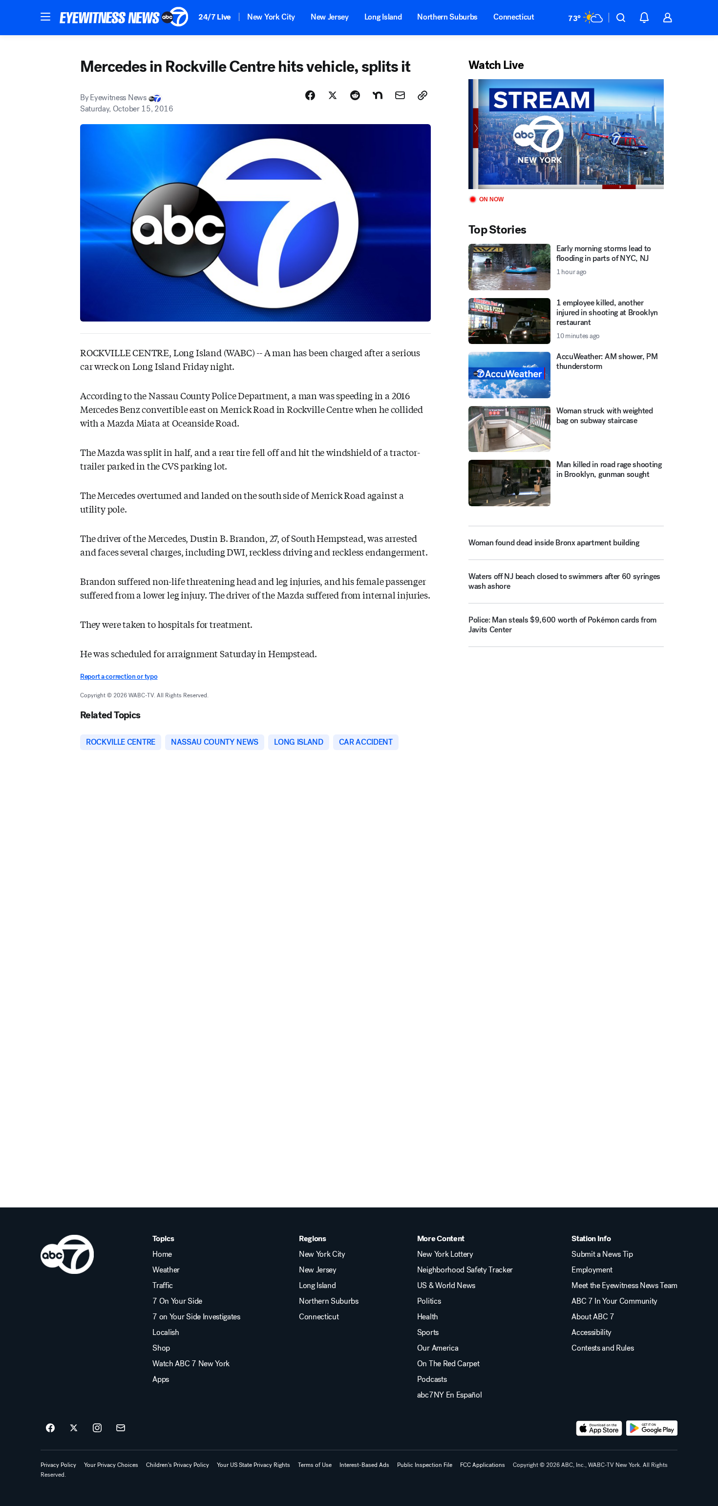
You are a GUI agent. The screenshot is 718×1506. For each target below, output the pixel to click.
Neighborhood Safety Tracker (465, 1270)
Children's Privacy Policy (177, 1465)
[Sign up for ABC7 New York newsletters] (120, 1428)
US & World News (446, 1286)
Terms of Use (315, 1465)
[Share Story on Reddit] (355, 95)
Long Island (382, 17)
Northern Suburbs (447, 17)
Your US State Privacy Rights (253, 1465)
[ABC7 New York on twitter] (74, 1428)
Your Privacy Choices (111, 1465)
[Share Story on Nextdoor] (377, 95)
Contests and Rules (602, 1348)
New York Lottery (445, 1254)
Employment (591, 1270)
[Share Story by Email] (400, 95)
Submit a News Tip (602, 1254)
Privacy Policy (58, 1465)
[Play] (566, 134)
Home (162, 1254)
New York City (271, 17)
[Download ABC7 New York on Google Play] (651, 1428)
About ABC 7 (592, 1317)
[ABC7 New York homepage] (124, 17)
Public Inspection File (424, 1465)
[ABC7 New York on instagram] (97, 1428)
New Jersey (330, 17)
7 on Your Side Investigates (196, 1317)
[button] (45, 16)
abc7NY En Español (449, 1395)
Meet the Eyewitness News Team (624, 1286)
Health (427, 1317)
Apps (160, 1379)
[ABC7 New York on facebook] (50, 1428)
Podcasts (431, 1379)
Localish (165, 1332)
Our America (437, 1348)
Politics (429, 1301)
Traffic (162, 1286)
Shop (161, 1348)
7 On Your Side (177, 1301)
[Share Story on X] (332, 95)
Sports (428, 1332)
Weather (166, 1270)
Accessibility (591, 1332)
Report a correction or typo (118, 676)
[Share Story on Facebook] (310, 95)
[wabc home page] (67, 1254)
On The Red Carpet (448, 1364)
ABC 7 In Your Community (614, 1301)
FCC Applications (482, 1465)
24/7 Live (214, 17)
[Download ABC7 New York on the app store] (599, 1428)
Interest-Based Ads (364, 1465)
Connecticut (513, 17)
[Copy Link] (422, 95)
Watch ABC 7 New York (191, 1364)
